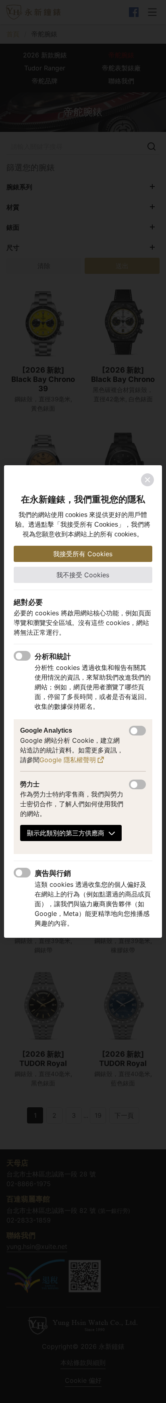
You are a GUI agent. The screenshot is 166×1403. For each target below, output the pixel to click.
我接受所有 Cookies (82, 554)
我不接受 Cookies (82, 575)
